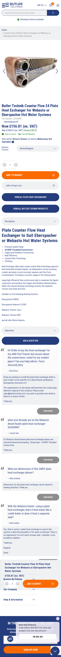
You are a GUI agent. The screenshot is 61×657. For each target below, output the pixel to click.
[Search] (53, 13)
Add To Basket (14, 175)
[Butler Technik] (13, 5)
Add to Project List (14, 185)
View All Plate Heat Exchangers (30, 197)
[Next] (56, 71)
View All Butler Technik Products (30, 209)
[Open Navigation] (58, 5)
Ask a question (30, 341)
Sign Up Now (31, 649)
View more (48, 411)
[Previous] (4, 71)
